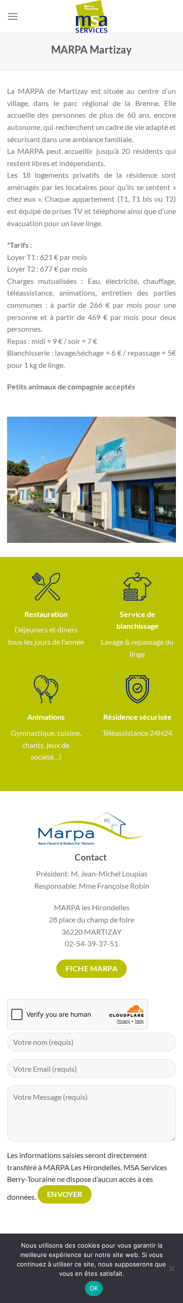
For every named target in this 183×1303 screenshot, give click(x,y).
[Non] (171, 1271)
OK (94, 1288)
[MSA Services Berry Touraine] (91, 16)
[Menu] (12, 16)
